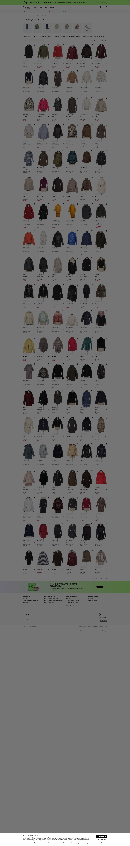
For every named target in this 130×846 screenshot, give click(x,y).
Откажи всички (102, 839)
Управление (102, 843)
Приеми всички (102, 836)
